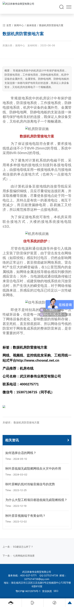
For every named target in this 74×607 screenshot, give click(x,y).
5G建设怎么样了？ (23, 546)
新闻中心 (19, 25)
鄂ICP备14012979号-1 (28, 591)
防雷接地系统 (26, 103)
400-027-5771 (28, 575)
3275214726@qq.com (36, 579)
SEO (56, 590)
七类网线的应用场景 (24, 555)
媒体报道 (31, 25)
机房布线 (27, 368)
